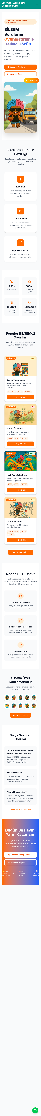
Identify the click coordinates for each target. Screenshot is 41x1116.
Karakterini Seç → (20, 715)
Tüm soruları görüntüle (19, 809)
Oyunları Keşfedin (15, 74)
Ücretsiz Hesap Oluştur (21, 855)
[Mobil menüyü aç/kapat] (37, 4)
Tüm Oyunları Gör (19, 552)
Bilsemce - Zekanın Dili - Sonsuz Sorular (14, 4)
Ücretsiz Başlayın (17, 67)
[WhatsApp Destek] (35, 1110)
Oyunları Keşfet (18, 863)
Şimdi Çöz (22, 397)
